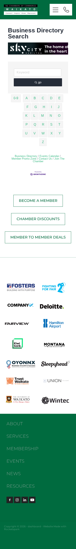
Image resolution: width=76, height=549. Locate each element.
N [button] (51, 115)
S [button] (51, 124)
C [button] (43, 98)
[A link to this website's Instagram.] (17, 500)
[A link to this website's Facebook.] (9, 500)
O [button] (59, 115)
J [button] (58, 107)
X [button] (51, 133)
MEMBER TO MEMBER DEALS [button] (38, 237)
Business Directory (26, 156)
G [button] (35, 107)
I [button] (51, 107)
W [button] (43, 133)
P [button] (27, 124)
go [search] (39, 82)
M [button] (42, 115)
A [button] (27, 98)
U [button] (26, 133)
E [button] (59, 98)
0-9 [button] (16, 98)
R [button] (43, 124)
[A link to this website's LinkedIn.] (24, 500)
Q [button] (35, 124)
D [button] (51, 98)
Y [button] (60, 133)
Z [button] (43, 142)
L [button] (34, 115)
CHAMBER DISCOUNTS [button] (38, 219)
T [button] (59, 124)
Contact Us (45, 158)
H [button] (44, 107)
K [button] (26, 115)
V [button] (34, 133)
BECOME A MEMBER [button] (38, 201)
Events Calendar (49, 156)
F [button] (28, 107)
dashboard (34, 526)
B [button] (35, 98)
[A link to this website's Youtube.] (32, 500)
